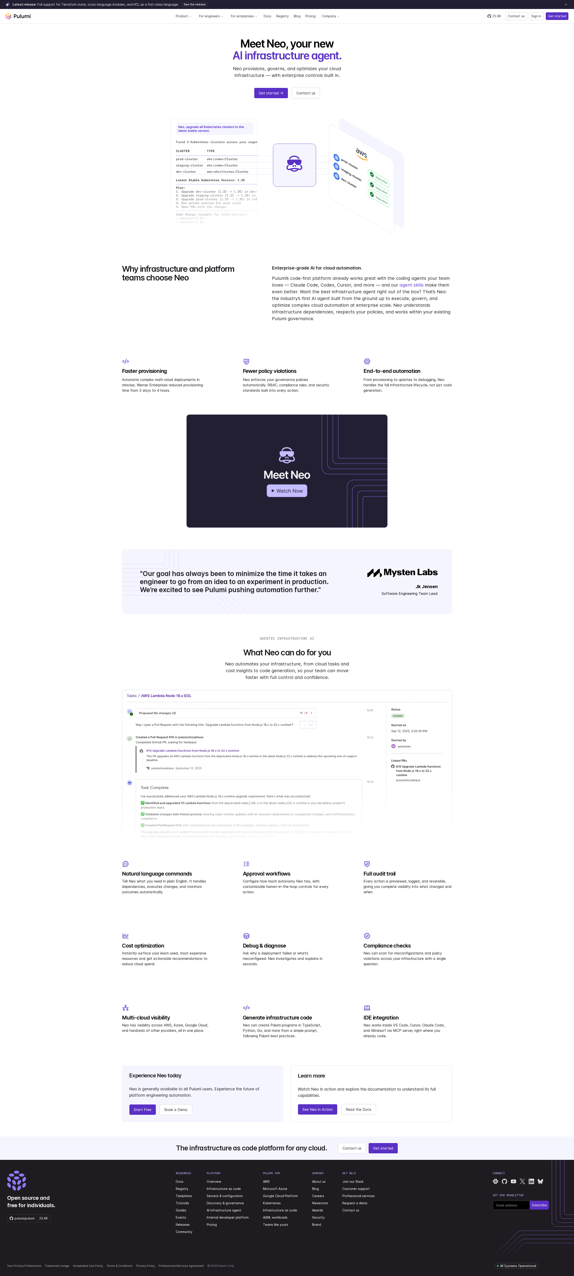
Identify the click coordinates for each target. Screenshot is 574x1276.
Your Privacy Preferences (24, 1265)
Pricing (310, 16)
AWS (266, 1181)
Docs (267, 16)
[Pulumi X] (522, 1181)
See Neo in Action (317, 1109)
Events (181, 1217)
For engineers (209, 16)
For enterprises (242, 16)
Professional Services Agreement (181, 1265)
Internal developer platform (228, 1217)
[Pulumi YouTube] (513, 1181)
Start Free (142, 1109)
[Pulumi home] (17, 16)
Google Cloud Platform (280, 1196)
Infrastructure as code (224, 1189)
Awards (317, 1210)
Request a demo (354, 1203)
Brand (316, 1224)
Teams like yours (275, 1224)
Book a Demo (175, 1109)
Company (329, 16)
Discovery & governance (225, 1203)
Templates (184, 1196)
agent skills (412, 285)
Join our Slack (352, 1181)
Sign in (536, 16)
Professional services (358, 1196)
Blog (297, 16)
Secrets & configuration (225, 1196)
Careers (318, 1196)
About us (319, 1181)
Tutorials (182, 1203)
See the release (195, 4)
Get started (557, 16)
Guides (181, 1210)
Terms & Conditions (120, 1265)
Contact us (516, 16)
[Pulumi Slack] (495, 1181)
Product (182, 16)
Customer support (356, 1189)
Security (318, 1217)
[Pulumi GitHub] (504, 1181)
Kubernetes (272, 1203)
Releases (183, 1224)
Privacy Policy (145, 1265)
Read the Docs (358, 1109)
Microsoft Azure (275, 1189)
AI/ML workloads (275, 1217)
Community (184, 1232)
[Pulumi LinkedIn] (531, 1181)
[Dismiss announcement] (566, 4)
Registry (282, 16)
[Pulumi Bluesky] (540, 1181)
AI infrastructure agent (224, 1210)
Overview (214, 1181)
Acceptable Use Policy (88, 1265)
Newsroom (320, 1203)
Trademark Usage (57, 1265)
